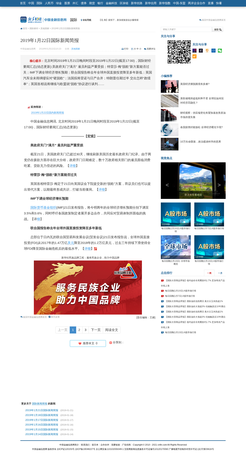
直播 (211, 3)
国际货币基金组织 (43, 207)
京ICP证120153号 (66, 449)
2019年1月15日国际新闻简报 (41, 429)
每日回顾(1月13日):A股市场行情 (180, 332)
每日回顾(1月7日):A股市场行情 (209, 228)
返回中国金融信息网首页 (214, 20)
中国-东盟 (179, 3)
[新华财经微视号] (195, 51)
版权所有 (52, 449)
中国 (31, 3)
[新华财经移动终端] (214, 51)
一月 (220, 273)
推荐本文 (89, 343)
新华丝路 (136, 3)
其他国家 (45, 28)
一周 (209, 273)
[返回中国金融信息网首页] (95, 248)
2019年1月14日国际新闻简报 (41, 434)
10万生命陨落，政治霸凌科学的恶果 (200, 141)
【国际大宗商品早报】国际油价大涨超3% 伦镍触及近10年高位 (195, 306)
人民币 (49, 3)
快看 (219, 3)
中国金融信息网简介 (69, 445)
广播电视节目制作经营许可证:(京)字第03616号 (191, 449)
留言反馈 (55, 317)
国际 (39, 3)
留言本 (95, 445)
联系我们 (85, 445)
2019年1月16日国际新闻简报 (41, 424)
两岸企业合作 (196, 3)
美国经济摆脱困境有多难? (194, 84)
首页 (23, 3)
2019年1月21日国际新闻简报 (41, 410)
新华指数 (165, 3)
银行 (100, 3)
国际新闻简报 (39, 403)
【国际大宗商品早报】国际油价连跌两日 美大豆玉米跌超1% (194, 301)
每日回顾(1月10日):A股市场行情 (180, 291)
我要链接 (115, 445)
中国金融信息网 (39, 449)
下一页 (96, 330)
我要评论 (151, 49)
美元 (71, 243)
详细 (72, 166)
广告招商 (126, 445)
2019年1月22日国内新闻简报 (47, 112)
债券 (84, 3)
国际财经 (34, 28)
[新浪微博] (195, 57)
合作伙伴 (104, 445)
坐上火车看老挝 (193, 194)
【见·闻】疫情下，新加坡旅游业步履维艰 (118, 20)
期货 (92, 3)
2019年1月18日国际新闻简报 (41, 415)
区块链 (124, 3)
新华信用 (150, 3)
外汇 (75, 3)
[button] (166, 180)
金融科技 (111, 3)
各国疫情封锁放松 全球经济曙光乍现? (201, 127)
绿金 (59, 3)
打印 (126, 49)
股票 (67, 3)
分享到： (118, 342)
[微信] (221, 51)
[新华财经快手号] (208, 51)
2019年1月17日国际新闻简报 (41, 420)
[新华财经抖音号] (202, 51)
